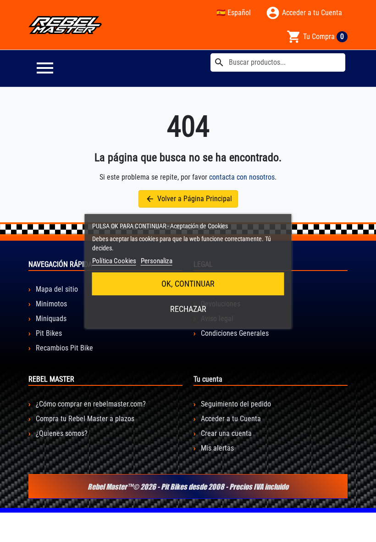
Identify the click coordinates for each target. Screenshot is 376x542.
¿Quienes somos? (61, 433)
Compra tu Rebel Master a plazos (84, 418)
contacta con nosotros (242, 177)
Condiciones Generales (234, 333)
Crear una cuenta (225, 433)
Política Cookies (114, 261)
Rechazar (188, 309)
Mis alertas (216, 448)
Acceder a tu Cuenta (230, 418)
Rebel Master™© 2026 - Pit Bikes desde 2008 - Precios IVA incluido (188, 486)
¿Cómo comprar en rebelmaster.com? (90, 404)
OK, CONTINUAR (188, 283)
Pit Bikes (48, 333)
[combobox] (278, 62)
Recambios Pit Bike (63, 348)
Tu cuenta (208, 379)
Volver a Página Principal (188, 198)
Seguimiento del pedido (235, 404)
